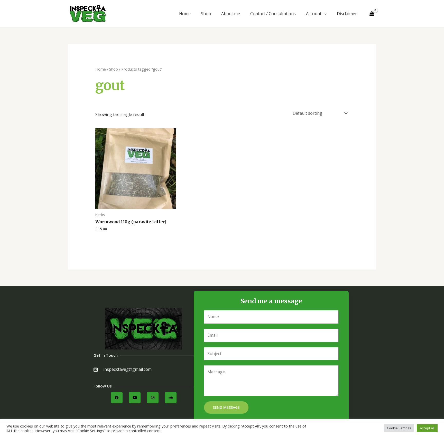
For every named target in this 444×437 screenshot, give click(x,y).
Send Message (226, 407)
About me (230, 13)
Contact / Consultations (273, 13)
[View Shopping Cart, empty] (371, 14)
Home (185, 13)
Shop (206, 13)
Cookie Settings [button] (399, 428)
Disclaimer (347, 13)
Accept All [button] (427, 428)
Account (313, 13)
